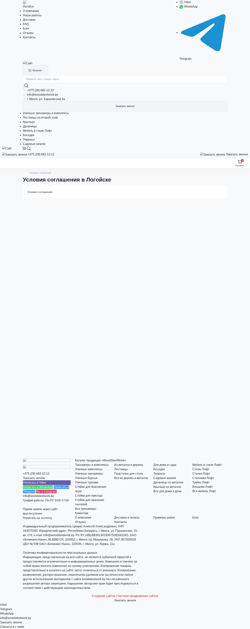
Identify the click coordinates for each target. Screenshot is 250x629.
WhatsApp (190, 6)
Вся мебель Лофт (204, 491)
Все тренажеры (85, 508)
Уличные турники (86, 482)
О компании (31, 10)
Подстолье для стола (128, 473)
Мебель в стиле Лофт (37, 130)
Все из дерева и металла (131, 478)
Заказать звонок (125, 106)
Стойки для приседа (88, 495)
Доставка (29, 19)
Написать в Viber (34, 482)
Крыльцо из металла (167, 486)
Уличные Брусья (86, 478)
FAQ (26, 24)
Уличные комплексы (88, 469)
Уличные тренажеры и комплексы (46, 113)
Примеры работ (164, 517)
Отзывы (28, 32)
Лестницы (121, 469)
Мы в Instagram (46, 491)
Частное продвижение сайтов (137, 595)
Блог (26, 28)
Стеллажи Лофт (203, 478)
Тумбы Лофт (200, 482)
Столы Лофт (200, 469)
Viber (187, 2)
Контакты (29, 37)
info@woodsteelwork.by (42, 94)
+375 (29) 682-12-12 (40, 90)
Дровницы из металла (168, 482)
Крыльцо (29, 121)
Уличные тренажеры (89, 473)
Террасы (29, 139)
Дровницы (30, 126)
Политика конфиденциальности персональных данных (60, 552)
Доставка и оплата (126, 517)
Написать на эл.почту (37, 517)
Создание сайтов (103, 595)
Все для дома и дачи (167, 491)
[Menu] (24, 148)
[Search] (29, 148)
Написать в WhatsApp (38, 487)
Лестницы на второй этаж (40, 117)
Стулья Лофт (201, 473)
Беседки (28, 135)
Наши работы (32, 15)
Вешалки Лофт (202, 486)
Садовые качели (34, 143)
